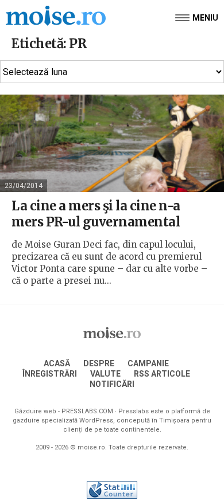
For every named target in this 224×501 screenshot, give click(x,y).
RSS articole (162, 373)
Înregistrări (49, 373)
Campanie (148, 363)
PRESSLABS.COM (87, 411)
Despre (98, 363)
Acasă (57, 363)
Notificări (112, 384)
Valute (105, 373)
